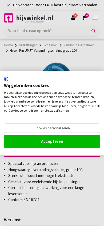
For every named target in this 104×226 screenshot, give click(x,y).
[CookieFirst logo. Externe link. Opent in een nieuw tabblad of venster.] (6, 79)
